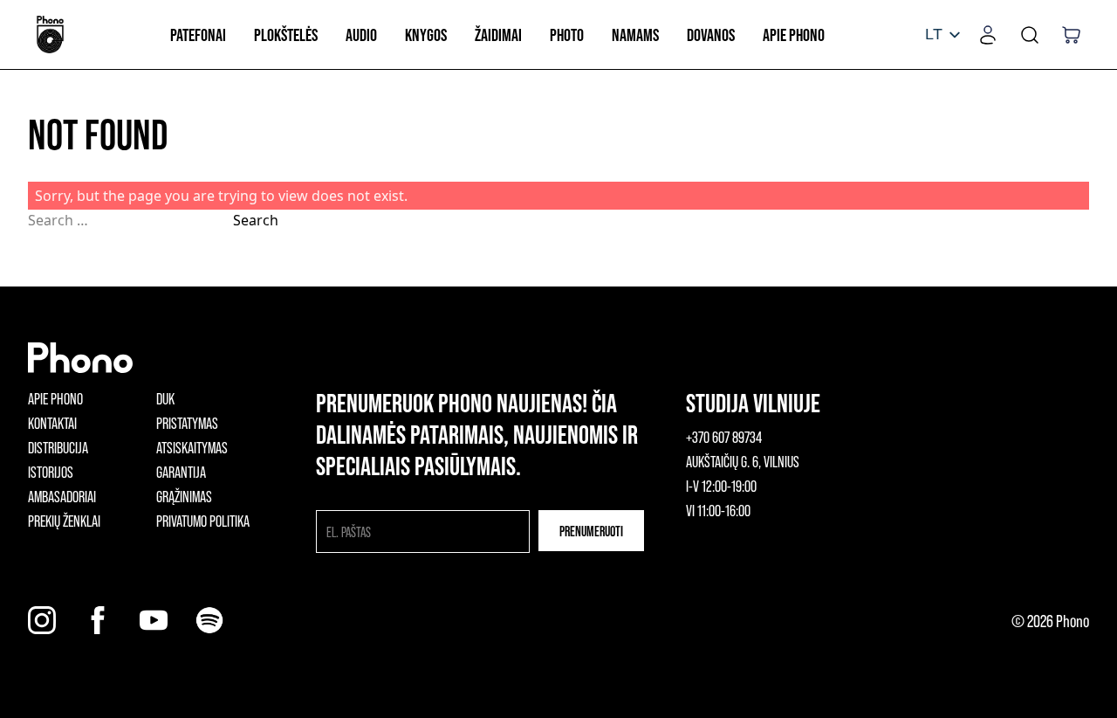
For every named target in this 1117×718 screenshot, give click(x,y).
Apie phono (55, 398)
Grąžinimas (184, 496)
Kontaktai (52, 422)
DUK (165, 398)
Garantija (181, 471)
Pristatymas (187, 422)
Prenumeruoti (591, 530)
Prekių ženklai (64, 520)
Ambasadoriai (62, 496)
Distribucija (58, 447)
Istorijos (50, 471)
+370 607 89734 (724, 436)
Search (255, 220)
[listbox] (942, 35)
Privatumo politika (203, 520)
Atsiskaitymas (192, 447)
